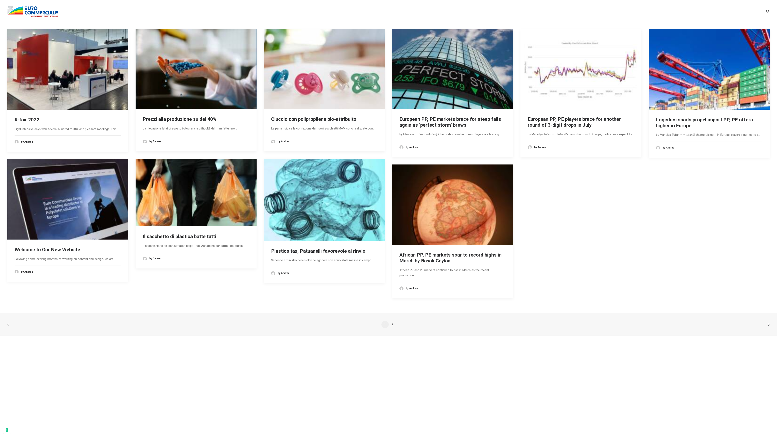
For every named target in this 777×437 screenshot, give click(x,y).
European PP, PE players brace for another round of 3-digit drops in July (574, 122)
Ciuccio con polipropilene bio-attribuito (313, 119)
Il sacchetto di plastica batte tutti (179, 236)
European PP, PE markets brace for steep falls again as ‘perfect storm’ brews (450, 122)
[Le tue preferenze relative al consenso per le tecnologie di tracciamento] (7, 430)
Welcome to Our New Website (47, 249)
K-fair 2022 (27, 120)
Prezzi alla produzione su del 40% (180, 119)
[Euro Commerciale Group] (32, 11)
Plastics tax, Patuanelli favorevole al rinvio (318, 251)
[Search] (768, 11)
